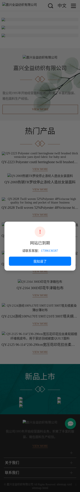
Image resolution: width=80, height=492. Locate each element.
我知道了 (40, 261)
